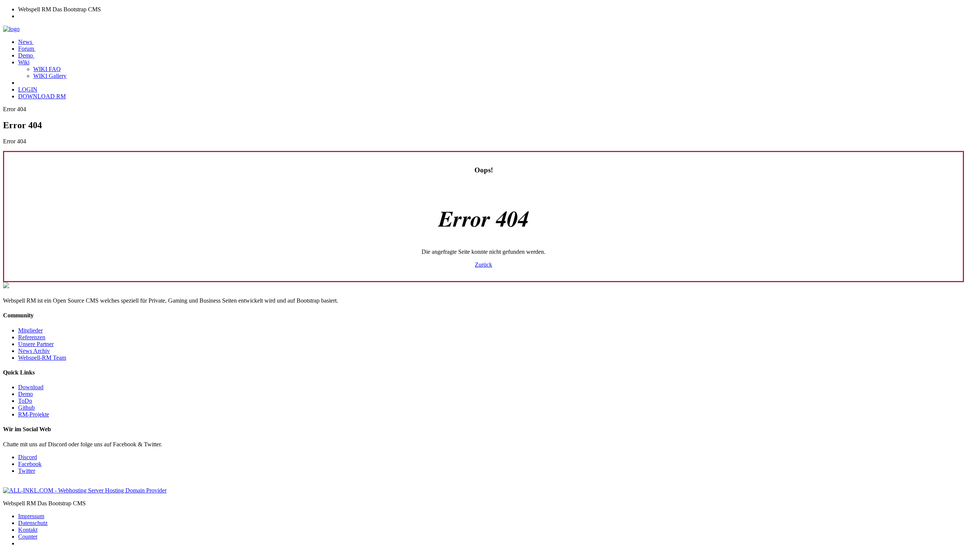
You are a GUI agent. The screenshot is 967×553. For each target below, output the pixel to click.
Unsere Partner (36, 344)
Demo (26, 55)
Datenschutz (33, 523)
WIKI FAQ (47, 69)
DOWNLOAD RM (42, 96)
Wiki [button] (23, 62)
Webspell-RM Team (42, 357)
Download (30, 387)
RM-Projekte (33, 414)
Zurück (483, 264)
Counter (27, 536)
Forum (27, 48)
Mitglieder (30, 330)
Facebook (30, 464)
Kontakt (27, 530)
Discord (27, 457)
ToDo (25, 401)
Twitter (26, 471)
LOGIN (27, 89)
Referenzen (31, 337)
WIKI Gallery (49, 76)
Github (26, 407)
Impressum (31, 516)
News (26, 42)
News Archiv (34, 351)
